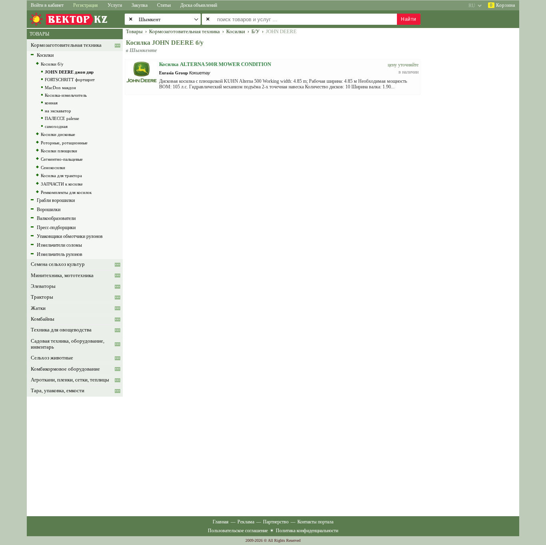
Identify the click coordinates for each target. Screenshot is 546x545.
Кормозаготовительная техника (66, 45)
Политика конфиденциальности (307, 530)
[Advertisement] (475, 149)
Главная (221, 522)
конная (51, 102)
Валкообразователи (56, 218)
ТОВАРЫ (39, 34)
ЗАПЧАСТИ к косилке (62, 184)
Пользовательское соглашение (238, 530)
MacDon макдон (60, 87)
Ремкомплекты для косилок (66, 192)
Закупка (139, 5)
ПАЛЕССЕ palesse (62, 118)
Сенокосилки (53, 167)
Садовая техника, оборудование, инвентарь (67, 344)
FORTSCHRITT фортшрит (70, 79)
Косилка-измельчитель (66, 95)
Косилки (45, 55)
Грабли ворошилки (56, 200)
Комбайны (42, 319)
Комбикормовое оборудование (65, 369)
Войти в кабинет (47, 5)
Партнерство (276, 522)
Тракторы (42, 297)
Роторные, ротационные (64, 142)
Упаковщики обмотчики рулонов (70, 236)
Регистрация (85, 5)
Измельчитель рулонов (59, 254)
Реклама (245, 522)
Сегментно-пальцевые (62, 159)
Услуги (115, 5)
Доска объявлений (198, 5)
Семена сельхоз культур (58, 264)
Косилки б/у (52, 64)
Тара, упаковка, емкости (57, 390)
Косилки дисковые (58, 134)
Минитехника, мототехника (62, 275)
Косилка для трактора (61, 175)
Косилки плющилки (59, 150)
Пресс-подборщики (56, 227)
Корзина (502, 5)
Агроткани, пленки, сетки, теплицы (70, 380)
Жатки (38, 308)
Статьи (164, 5)
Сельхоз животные (52, 358)
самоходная (56, 126)
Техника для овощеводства (61, 330)
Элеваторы (43, 286)
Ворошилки (48, 209)
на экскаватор (58, 110)
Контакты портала (315, 522)
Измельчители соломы (59, 245)
